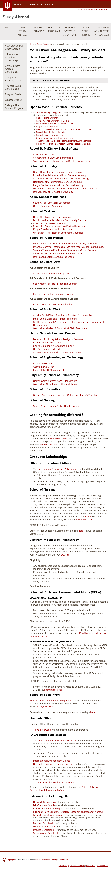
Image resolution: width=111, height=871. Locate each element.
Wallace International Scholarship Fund (51, 700)
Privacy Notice (102, 866)
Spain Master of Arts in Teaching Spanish (55, 283)
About (7, 27)
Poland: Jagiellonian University (50, 132)
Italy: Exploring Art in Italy (47, 342)
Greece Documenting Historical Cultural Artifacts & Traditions (66, 395)
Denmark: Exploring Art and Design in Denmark (58, 339)
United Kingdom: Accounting (48, 206)
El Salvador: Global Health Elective (49, 223)
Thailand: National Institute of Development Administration (63, 141)
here (80, 530)
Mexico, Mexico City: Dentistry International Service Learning (65, 188)
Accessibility (64, 866)
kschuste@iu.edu (53, 689)
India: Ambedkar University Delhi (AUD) (55, 123)
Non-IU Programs (59, 438)
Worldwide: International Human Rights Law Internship (62, 161)
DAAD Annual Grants (44, 805)
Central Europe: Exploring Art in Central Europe (58, 352)
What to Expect (13, 99)
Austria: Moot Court (43, 154)
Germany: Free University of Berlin (52, 120)
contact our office (49, 444)
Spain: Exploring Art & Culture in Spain (53, 345)
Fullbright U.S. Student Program (48, 815)
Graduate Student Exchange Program (53, 764)
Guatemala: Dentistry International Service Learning (61, 178)
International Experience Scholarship (57, 469)
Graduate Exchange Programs (47, 112)
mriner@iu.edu (84, 519)
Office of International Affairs (92, 9)
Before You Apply (38, 29)
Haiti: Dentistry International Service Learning (57, 181)
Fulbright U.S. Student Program (14, 107)
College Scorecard (77, 866)
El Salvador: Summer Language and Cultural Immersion (59, 226)
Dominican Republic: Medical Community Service (59, 220)
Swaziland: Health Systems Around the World (57, 253)
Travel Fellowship (42, 729)
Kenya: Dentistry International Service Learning (58, 185)
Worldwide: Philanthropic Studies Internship (56, 384)
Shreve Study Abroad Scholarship (12, 68)
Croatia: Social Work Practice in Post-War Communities (62, 315)
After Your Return (85, 31)
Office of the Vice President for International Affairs (65, 789)
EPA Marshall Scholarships (47, 808)
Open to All (90, 866)
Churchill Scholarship (44, 802)
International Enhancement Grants (51, 760)
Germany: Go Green (43, 366)
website (65, 554)
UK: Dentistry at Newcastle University (53, 191)
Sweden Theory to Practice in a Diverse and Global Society (64, 250)
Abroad (16, 16)
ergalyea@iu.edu (45, 706)
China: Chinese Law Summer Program (53, 157)
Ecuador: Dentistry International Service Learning (59, 175)
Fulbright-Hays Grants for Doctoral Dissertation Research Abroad (68, 811)
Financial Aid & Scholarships (13, 87)
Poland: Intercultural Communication (52, 304)
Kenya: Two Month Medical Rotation (52, 229)
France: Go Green (42, 363)
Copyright (11, 860)
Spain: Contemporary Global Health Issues (56, 406)
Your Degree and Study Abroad (14, 47)
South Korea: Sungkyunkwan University (54, 138)
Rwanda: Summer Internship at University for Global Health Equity (68, 246)
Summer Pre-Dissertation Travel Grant (53, 782)
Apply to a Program (54, 29)
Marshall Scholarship (44, 823)
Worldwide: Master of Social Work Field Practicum (60, 328)
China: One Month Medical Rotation (52, 217)
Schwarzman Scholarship (46, 833)
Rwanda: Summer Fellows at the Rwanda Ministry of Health (65, 243)
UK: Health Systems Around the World (53, 256)
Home (32, 44)
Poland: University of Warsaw (50, 135)
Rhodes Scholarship (43, 829)
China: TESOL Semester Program (51, 273)
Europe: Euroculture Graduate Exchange (54, 294)
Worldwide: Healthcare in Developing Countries (58, 232)
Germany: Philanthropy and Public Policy (55, 381)
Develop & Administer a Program (101, 31)
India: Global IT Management (48, 370)
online (87, 516)
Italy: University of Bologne (48, 126)
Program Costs (13, 94)
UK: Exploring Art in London (47, 349)
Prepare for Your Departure (70, 31)
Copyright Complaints (59, 860)
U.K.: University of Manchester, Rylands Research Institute (63, 144)
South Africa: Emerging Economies (51, 202)
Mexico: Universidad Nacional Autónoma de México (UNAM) (64, 129)
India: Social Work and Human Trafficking (55, 318)
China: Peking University (47, 118)
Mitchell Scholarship (44, 826)
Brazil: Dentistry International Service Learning (58, 172)
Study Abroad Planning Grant (13, 79)
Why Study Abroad (22, 31)
